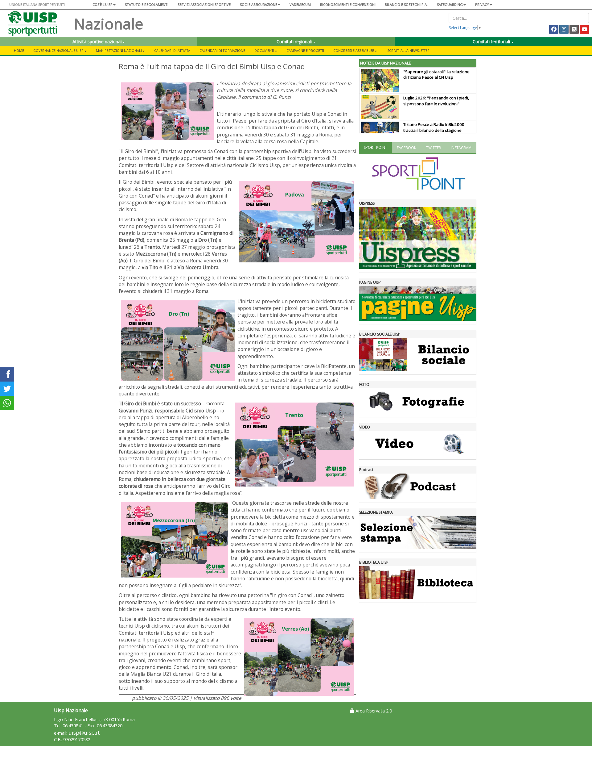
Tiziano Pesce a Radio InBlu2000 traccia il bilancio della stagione (433, 127)
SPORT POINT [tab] (375, 147)
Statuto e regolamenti (146, 4)
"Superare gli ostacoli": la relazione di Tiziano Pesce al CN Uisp (436, 74)
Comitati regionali (295, 41)
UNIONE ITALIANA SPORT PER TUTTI (37, 4)
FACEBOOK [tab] (406, 147)
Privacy (482, 4)
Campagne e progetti (305, 50)
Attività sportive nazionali (97, 41)
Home (19, 50)
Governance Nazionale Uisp (58, 50)
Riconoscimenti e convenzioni (348, 4)
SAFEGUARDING (450, 4)
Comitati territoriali (492, 41)
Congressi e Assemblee (353, 50)
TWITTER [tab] (433, 147)
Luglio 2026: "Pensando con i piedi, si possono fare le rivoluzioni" (436, 101)
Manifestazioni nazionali (119, 50)
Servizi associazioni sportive (204, 4)
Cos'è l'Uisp (102, 4)
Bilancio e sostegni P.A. (406, 4)
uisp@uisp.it (84, 732)
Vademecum (300, 4)
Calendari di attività (172, 50)
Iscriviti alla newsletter (408, 50)
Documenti (264, 50)
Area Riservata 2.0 (373, 711)
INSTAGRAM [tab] (461, 147)
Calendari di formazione (222, 50)
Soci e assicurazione (258, 4)
